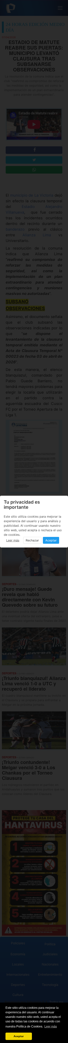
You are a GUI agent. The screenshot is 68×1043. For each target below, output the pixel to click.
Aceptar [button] (19, 1036)
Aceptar (51, 540)
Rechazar (32, 540)
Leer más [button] (50, 1026)
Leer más (12, 540)
